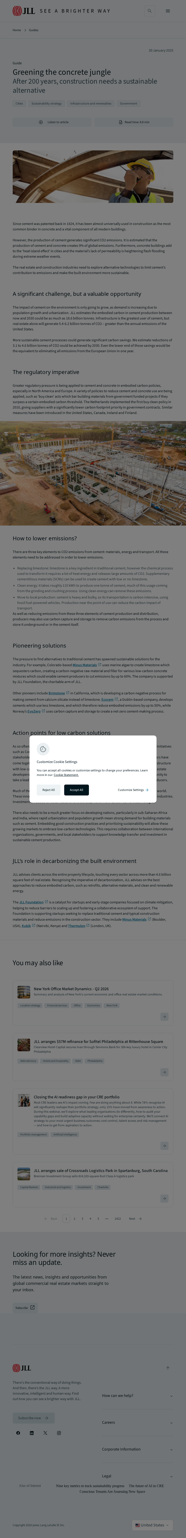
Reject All (48, 790)
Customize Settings (133, 790)
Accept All (76, 790)
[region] (93, 769)
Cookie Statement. (66, 775)
